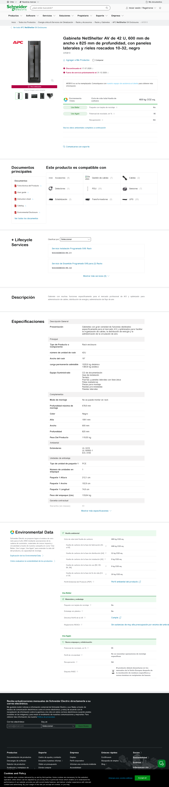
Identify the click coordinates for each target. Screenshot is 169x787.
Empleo (73, 757)
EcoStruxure (106, 757)
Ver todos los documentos (26, 218)
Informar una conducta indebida (83, 764)
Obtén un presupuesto (47, 764)
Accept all (142, 778)
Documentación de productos (19, 757)
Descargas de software (16, 761)
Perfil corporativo (77, 761)
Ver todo (30, 27)
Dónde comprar (44, 768)
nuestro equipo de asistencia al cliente (122, 83)
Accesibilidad (75, 768)
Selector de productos (16, 764)
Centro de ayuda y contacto (49, 757)
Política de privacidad (46, 717)
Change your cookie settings (121, 778)
